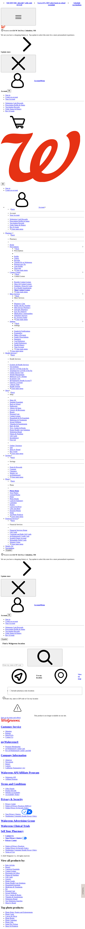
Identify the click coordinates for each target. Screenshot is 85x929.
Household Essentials (12, 885)
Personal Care (14, 414)
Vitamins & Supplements (18, 424)
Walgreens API (10, 777)
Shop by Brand (15, 450)
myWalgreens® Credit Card (15, 749)
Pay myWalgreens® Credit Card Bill (18, 751)
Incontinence (14, 438)
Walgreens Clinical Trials (15, 826)
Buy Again (13, 451)
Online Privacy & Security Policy (17, 808)
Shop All (13, 400)
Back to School (15, 404)
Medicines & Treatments (18, 420)
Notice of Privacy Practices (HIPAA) (18, 806)
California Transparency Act (15, 768)
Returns (8, 733)
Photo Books (9, 918)
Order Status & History (13, 109)
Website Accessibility (12, 793)
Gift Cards (13, 436)
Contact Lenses (15, 416)
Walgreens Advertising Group (18, 820)
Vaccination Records (12, 107)
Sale (11, 448)
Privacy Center (10, 804)
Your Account (10, 99)
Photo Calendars (11, 920)
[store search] (44, 657)
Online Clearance (16, 446)
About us (8, 760)
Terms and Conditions (13, 784)
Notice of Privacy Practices (14, 846)
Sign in (7, 95)
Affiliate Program (11, 779)
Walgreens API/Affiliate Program (20, 772)
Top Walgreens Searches (13, 901)
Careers (8, 766)
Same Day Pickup (11, 924)
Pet (6, 889)
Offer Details (9, 789)
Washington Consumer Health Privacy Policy (21, 816)
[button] (42, 80)
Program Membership (12, 747)
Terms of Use (10, 852)
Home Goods (10, 881)
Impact (7, 764)
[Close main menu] (3, 184)
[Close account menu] (9, 90)
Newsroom (9, 762)
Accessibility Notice (12, 795)
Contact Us (9, 737)
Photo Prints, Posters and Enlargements (19, 912)
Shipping (8, 731)
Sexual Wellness (15, 422)
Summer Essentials (16, 402)
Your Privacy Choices (13, 814)
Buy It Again (9, 111)
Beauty (12, 412)
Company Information (13, 755)
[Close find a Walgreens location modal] (81, 643)
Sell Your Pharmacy (12, 831)
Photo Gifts (9, 922)
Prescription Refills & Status (15, 105)
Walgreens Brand (16, 432)
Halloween (13, 406)
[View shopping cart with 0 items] (17, 130)
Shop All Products (11, 926)
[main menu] (18, 16)
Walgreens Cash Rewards (14, 103)
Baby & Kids (14, 426)
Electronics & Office (12, 873)
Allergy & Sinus (15, 408)
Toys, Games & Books (18, 428)
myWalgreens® (9, 742)
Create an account (11, 97)
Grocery (8, 879)
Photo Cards (9, 914)
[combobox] (13, 665)
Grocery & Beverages (17, 410)
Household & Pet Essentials (19, 418)
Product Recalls (10, 791)
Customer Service (11, 726)
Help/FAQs (9, 735)
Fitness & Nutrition (16, 434)
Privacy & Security (12, 799)
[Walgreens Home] (3, 28)
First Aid (13, 440)
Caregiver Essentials (12, 869)
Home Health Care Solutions (20, 430)
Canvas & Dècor (11, 916)
